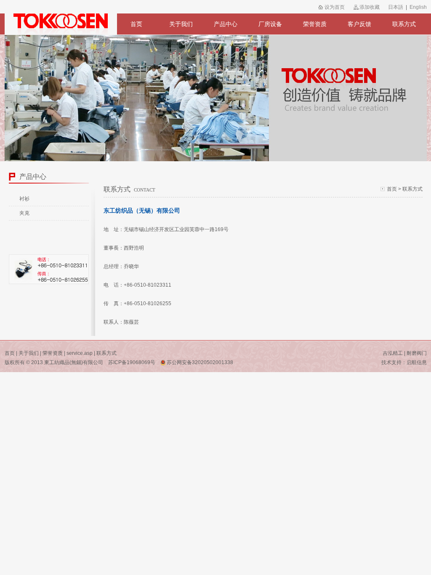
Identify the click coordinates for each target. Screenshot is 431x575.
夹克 (24, 213)
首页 (136, 24)
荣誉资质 (315, 24)
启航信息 (417, 362)
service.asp (80, 353)
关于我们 (181, 24)
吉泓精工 (393, 353)
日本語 (395, 7)
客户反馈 (359, 24)
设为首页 (335, 7)
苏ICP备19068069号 (131, 362)
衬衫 (24, 199)
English (418, 7)
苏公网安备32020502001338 (199, 362)
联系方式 (404, 24)
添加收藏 (369, 7)
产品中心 (225, 24)
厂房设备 (270, 24)
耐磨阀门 (417, 353)
